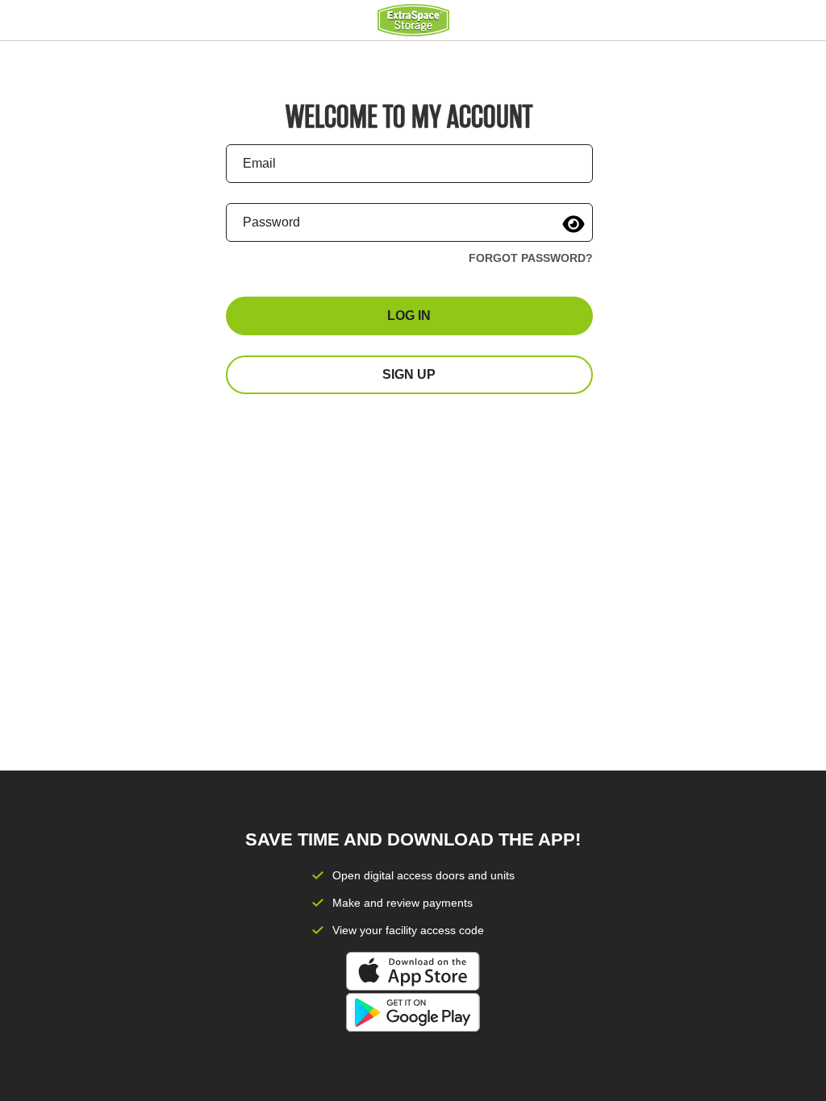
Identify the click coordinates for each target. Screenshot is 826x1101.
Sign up (409, 374)
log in (409, 315)
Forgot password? (531, 257)
